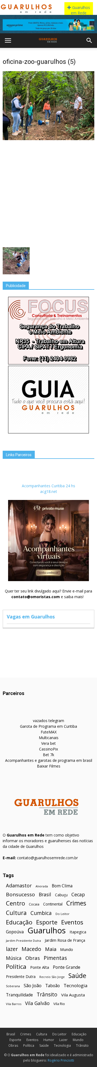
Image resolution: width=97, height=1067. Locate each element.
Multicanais (48, 737)
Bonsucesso (20, 894)
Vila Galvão (37, 1003)
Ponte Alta (39, 967)
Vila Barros (13, 1004)
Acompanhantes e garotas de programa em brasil (48, 760)
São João (32, 985)
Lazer (63, 1040)
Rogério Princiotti (61, 1060)
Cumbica (41, 913)
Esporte (46, 922)
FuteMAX (49, 732)
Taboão (52, 986)
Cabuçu (61, 894)
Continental (53, 904)
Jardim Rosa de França (65, 940)
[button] (89, 40)
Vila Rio (59, 1003)
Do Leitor (63, 914)
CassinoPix (48, 749)
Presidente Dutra (21, 976)
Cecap (78, 894)
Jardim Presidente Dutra (23, 940)
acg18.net (48, 491)
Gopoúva (15, 932)
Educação (19, 922)
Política (16, 966)
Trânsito (47, 994)
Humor (48, 1040)
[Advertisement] (48, 193)
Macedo (31, 949)
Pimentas (55, 958)
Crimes (76, 903)
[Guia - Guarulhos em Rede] (48, 431)
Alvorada (42, 886)
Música (14, 958)
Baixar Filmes (48, 766)
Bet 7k (48, 754)
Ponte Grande (66, 967)
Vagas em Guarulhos (31, 616)
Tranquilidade (19, 995)
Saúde (77, 976)
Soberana (13, 986)
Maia (50, 949)
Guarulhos (46, 930)
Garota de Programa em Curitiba (48, 726)
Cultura (16, 912)
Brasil (45, 894)
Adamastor (19, 885)
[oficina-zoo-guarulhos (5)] (48, 139)
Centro (15, 903)
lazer (12, 949)
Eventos (72, 922)
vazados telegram (48, 720)
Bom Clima (62, 886)
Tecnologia (76, 985)
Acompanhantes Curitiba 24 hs (48, 485)
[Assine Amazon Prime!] (48, 25)
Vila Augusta (73, 994)
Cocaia (34, 904)
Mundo (66, 949)
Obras (32, 958)
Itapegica (78, 931)
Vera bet (48, 743)
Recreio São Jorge (52, 977)
